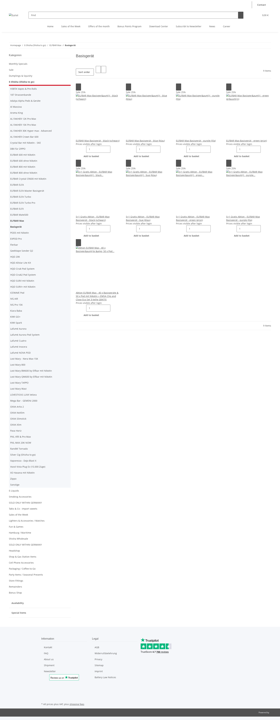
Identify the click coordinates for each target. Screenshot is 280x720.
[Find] (240, 15)
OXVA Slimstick (18, 418)
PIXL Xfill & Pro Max (20, 436)
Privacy (98, 659)
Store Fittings (16, 580)
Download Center (158, 26)
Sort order (84, 72)
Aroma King (16, 112)
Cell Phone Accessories (21, 562)
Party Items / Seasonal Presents (26, 574)
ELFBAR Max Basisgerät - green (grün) (246, 140)
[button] (248, 3)
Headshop (14, 550)
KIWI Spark (16, 322)
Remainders (15, 586)
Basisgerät (16, 226)
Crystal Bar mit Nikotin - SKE (25, 142)
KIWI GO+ (15, 316)
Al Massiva (16, 106)
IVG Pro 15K (16, 304)
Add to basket (91, 156)
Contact (261, 4)
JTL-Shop (273, 712)
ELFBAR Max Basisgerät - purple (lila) (196, 140)
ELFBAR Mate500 (19, 214)
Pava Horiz (16, 430)
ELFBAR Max (17, 220)
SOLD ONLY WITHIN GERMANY (25, 502)
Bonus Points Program (129, 26)
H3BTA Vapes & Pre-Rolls (23, 88)
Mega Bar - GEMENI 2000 (23, 400)
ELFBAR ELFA (17, 184)
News (212, 26)
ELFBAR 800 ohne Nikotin (23, 172)
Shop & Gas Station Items (22, 556)
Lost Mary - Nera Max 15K (24, 358)
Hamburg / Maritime (20, 532)
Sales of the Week (70, 26)
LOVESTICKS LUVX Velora (23, 394)
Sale (11, 69)
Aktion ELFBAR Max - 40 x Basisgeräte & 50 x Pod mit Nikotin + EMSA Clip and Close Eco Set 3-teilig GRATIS (97, 296)
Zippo (13, 478)
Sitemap (99, 665)
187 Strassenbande (20, 94)
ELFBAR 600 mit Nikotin (22, 154)
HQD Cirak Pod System (22, 268)
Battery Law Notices (105, 677)
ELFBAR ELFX (17, 208)
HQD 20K (15, 256)
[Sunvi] (13, 15)
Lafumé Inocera (18, 346)
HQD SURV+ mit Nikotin (22, 286)
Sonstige (14, 484)
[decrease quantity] (83, 149)
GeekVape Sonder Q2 (21, 250)
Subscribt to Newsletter (188, 26)
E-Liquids (14, 490)
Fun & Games (16, 526)
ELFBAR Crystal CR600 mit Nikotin (28, 178)
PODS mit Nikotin (19, 232)
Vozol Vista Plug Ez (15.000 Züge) (27, 466)
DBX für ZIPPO (17, 148)
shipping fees (77, 704)
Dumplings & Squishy (20, 75)
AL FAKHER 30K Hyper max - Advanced (31, 130)
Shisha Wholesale (18, 538)
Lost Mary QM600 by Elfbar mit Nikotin (31, 376)
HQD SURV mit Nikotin (22, 280)
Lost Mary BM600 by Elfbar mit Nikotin (31, 370)
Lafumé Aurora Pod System (25, 334)
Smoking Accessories (20, 496)
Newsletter (50, 671)
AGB (97, 647)
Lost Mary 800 (17, 364)
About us (49, 659)
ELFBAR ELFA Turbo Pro (22, 202)
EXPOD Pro (16, 238)
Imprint (99, 671)
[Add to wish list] (78, 86)
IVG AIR (14, 298)
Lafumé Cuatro (18, 340)
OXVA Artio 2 (17, 406)
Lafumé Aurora (18, 328)
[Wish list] (256, 15)
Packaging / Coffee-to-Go (22, 568)
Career (226, 26)
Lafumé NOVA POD (20, 352)
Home (50, 26)
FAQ (46, 653)
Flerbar (14, 244)
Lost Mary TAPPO (19, 382)
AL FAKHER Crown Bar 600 (24, 136)
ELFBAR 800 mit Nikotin (22, 166)
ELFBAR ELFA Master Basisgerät (27, 190)
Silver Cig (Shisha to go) (22, 454)
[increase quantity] (113, 149)
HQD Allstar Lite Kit (20, 262)
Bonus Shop (15, 592)
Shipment (49, 665)
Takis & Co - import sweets (23, 508)
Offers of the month (99, 26)
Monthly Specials (18, 63)
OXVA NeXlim (17, 412)
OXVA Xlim (15, 424)
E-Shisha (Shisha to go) (21, 81)
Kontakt (48, 647)
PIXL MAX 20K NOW (20, 442)
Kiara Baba (16, 310)
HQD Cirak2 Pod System (23, 274)
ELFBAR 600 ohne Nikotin (23, 160)
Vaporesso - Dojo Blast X (23, 460)
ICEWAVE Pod (17, 292)
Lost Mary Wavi (18, 388)
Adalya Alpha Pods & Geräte (25, 100)
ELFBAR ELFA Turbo (20, 196)
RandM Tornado (19, 448)
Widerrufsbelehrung (106, 653)
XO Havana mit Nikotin (22, 472)
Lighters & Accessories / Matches (27, 520)
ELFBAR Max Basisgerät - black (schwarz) (98, 140)
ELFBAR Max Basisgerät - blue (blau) (145, 140)
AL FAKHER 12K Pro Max (23, 118)
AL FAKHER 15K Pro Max (23, 124)
